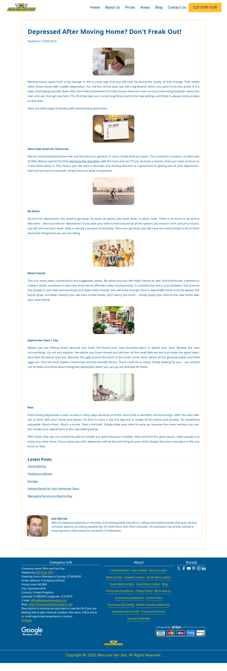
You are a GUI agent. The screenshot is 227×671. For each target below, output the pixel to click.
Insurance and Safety (121, 605)
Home (95, 7)
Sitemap (26, 620)
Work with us (163, 591)
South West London (122, 584)
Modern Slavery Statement (153, 605)
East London (139, 570)
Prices (130, 7)
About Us (112, 7)
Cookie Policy (154, 598)
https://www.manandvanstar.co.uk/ (50, 604)
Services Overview (138, 618)
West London (114, 577)
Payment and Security (125, 611)
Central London (120, 570)
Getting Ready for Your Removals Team (53, 488)
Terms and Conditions (120, 591)
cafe (88, 357)
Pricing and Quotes (153, 611)
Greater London (134, 577)
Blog (159, 7)
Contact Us (177, 7)
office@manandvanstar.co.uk (48, 600)
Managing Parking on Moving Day (50, 496)
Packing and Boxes (40, 474)
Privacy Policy (144, 591)
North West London (159, 577)
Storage (33, 481)
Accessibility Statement (129, 598)
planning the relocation (84, 161)
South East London (148, 584)
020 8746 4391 (205, 7)
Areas (145, 7)
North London (158, 570)
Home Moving (37, 466)
